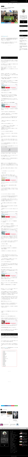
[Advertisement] (9, 30)
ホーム (9, 3)
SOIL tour (14, 441)
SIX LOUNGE (11, 441)
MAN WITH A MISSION (12, 438)
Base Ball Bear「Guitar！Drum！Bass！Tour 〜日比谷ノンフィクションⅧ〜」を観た (24, 44)
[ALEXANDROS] (14, 446)
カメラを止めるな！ (11, 447)
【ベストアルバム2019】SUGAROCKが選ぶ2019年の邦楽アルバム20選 (23, 38)
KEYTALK (14, 437)
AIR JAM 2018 (11, 433)
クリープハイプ (15, 447)
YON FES (11, 446)
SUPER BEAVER (11, 442)
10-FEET (15, 432)
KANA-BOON (11, 437)
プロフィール (13, 3)
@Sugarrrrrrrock (5, 36)
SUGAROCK (14, 1)
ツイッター (6, 347)
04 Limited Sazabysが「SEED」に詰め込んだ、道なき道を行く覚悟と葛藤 (23, 47)
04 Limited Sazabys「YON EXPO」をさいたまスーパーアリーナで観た (23, 41)
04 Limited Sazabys (11, 432)
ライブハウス (11, 452)
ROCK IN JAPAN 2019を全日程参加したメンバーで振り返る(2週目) (23, 49)
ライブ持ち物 (14, 452)
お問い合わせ (18, 3)
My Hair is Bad (16, 438)
